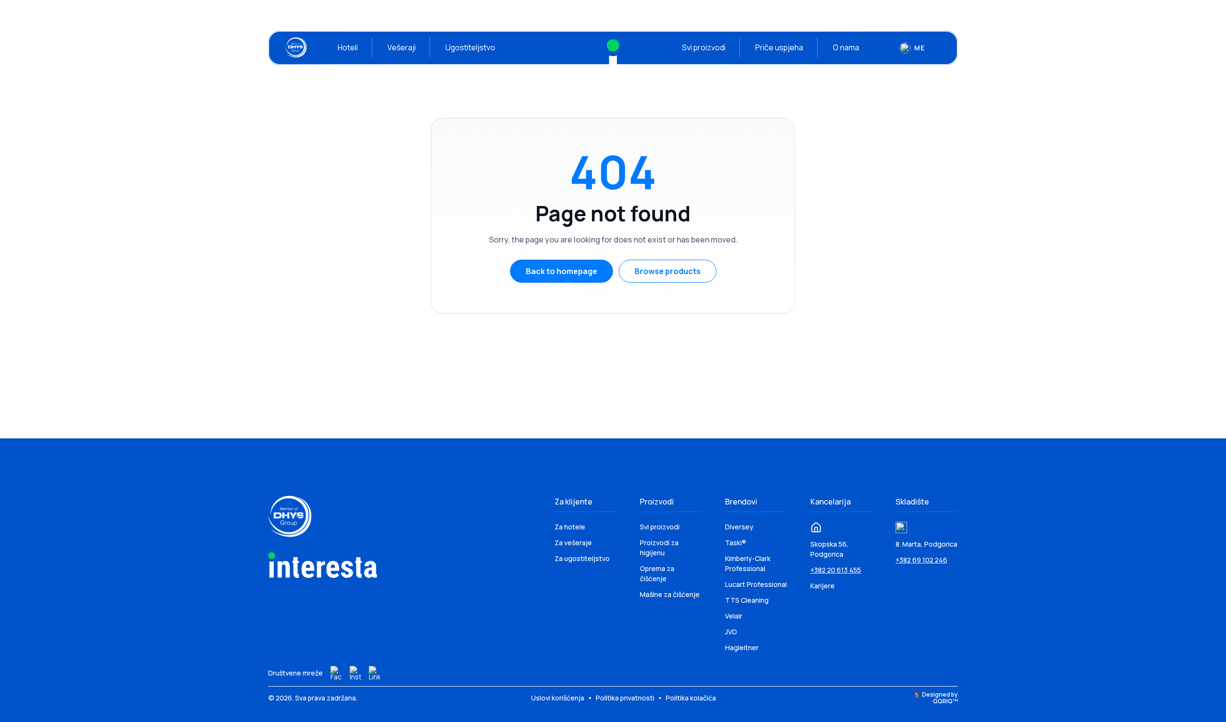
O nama (846, 47)
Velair (733, 615)
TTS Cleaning (747, 600)
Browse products (668, 271)
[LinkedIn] (374, 673)
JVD (731, 631)
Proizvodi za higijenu (659, 547)
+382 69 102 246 (921, 559)
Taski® (735, 542)
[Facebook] (336, 673)
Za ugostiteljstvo (582, 558)
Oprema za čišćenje (657, 573)
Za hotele (570, 526)
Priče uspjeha (779, 47)
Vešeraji (401, 47)
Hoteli (348, 47)
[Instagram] (355, 673)
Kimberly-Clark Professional (748, 563)
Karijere (822, 585)
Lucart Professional (756, 584)
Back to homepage (561, 271)
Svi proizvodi (704, 47)
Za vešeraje (573, 542)
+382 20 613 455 (835, 569)
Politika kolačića (691, 697)
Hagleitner (742, 647)
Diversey (739, 526)
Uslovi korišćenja (558, 697)
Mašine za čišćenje (670, 594)
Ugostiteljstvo (470, 47)
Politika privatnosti (626, 697)
